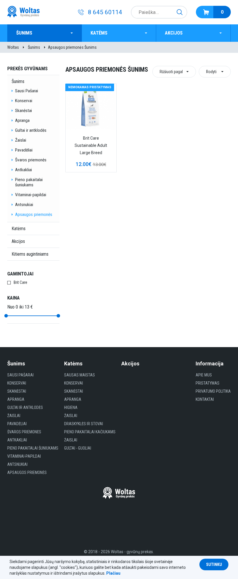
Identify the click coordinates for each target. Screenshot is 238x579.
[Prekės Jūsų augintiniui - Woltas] (23, 12)
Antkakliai (23, 169)
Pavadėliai (24, 150)
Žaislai (20, 140)
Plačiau (113, 573)
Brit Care (20, 282)
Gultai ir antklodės (30, 130)
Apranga (22, 120)
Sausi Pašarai (26, 90)
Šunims (24, 33)
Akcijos (174, 33)
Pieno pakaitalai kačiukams (90, 432)
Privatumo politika (213, 391)
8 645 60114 (105, 12)
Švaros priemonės (30, 160)
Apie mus (204, 375)
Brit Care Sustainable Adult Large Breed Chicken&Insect (91, 146)
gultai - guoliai (77, 448)
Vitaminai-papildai (30, 194)
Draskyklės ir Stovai (83, 423)
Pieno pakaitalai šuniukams (29, 182)
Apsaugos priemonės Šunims (72, 47)
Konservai (23, 100)
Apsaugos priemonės (33, 214)
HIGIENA (70, 407)
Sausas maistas (79, 375)
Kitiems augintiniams (30, 254)
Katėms (99, 33)
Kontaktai (205, 399)
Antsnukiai (24, 204)
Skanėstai (23, 110)
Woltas (13, 47)
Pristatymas (207, 383)
